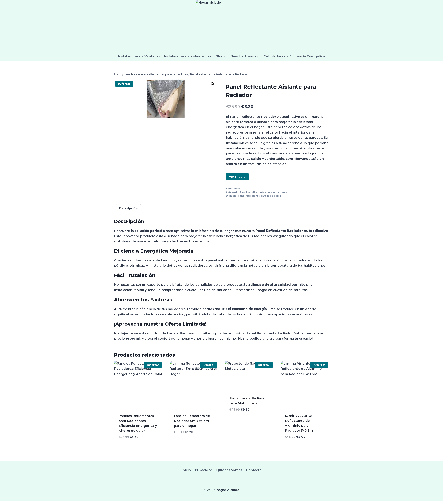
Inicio (186, 470)
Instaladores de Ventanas (139, 56)
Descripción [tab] (128, 208)
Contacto (253, 470)
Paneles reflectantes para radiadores (263, 192)
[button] (213, 84)
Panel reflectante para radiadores (259, 195)
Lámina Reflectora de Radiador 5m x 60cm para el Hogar (192, 421)
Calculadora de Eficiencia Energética (294, 56)
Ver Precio (237, 177)
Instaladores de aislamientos (188, 56)
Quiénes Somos (229, 470)
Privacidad (204, 470)
